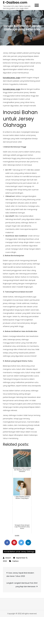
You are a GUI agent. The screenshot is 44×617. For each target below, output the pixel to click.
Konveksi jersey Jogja (11, 77)
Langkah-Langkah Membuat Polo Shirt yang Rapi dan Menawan (22, 585)
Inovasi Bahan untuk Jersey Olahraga (19, 551)
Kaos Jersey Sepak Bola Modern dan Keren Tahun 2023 (20, 574)
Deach (8, 558)
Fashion (15, 561)
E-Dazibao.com (15, 2)
